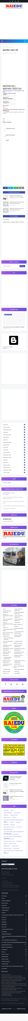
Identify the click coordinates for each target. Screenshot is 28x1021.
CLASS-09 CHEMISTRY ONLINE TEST (19, 613)
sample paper (16, 848)
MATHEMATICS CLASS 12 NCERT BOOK (19, 661)
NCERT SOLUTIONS (18, 643)
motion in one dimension (9, 841)
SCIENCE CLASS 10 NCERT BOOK (7, 652)
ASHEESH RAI (6, 53)
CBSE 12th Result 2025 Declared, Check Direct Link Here (16, 202)
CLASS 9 (14, 817)
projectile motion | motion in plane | (16, 797)
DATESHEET (18, 822)
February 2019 (14, 465)
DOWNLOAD (17, 622)
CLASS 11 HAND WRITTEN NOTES (19, 666)
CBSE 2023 (6, 815)
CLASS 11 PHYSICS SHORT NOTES (18, 635)
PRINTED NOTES (7, 846)
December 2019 (14, 455)
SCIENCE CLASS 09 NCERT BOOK (18, 656)
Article (12, 810)
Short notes (6, 853)
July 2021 (14, 440)
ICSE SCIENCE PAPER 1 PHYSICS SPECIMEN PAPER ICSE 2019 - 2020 (13, 832)
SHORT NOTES (17, 664)
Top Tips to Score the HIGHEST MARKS (13, 327)
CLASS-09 (5, 627)
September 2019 (14, 457)
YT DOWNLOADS (6, 669)
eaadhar (9, 1011)
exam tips (12, 824)
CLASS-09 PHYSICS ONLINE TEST (18, 616)
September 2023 (14, 429)
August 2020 (14, 445)
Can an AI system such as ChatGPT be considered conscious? (15, 778)
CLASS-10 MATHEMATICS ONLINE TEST (8, 624)
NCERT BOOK (6, 655)
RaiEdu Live (14, 1008)
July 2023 (14, 432)
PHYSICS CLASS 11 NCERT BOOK (18, 646)
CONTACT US (6, 673)
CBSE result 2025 (13, 815)
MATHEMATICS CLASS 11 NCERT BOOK (19, 649)
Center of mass (7, 817)
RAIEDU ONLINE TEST (18, 624)
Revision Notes (15, 846)
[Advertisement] (14, 24)
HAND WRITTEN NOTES (19, 669)
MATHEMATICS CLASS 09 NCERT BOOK (19, 652)
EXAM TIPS (16, 671)
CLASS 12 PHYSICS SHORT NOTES (8, 658)
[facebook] (10, 1)
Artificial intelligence (8, 812)
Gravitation (19, 827)
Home (4, 47)
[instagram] (15, 1)
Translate (12, 865)
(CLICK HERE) (6, 494)
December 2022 (14, 434)
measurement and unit (9, 838)
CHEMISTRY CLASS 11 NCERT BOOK (7, 646)
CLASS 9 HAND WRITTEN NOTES (8, 630)
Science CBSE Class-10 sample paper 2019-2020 (13, 851)
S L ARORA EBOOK (18, 641)
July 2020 (14, 447)
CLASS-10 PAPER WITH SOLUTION (8, 642)
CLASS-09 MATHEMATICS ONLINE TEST (8, 616)
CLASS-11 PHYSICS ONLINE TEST (18, 609)
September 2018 (14, 470)
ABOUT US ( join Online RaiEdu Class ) (8, 633)
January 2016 (14, 472)
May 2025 (14, 424)
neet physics (19, 841)
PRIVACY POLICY (6, 671)
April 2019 (14, 462)
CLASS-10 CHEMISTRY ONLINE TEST (7, 619)
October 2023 (14, 427)
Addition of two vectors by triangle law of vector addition (16, 196)
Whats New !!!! (6, 636)
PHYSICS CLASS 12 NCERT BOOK (7, 661)
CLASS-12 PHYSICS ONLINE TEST (7, 611)
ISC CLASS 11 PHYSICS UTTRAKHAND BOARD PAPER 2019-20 (13, 837)
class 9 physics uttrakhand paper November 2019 (13, 820)
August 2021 (14, 437)
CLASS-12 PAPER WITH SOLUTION (8, 638)
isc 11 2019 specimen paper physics (11, 834)
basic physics (17, 812)
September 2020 (14, 442)
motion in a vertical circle (15, 783)
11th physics (6, 810)
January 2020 (14, 452)
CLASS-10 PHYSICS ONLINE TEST (18, 619)
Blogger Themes (22, 1011)
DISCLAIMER (17, 673)
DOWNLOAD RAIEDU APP (18, 629)
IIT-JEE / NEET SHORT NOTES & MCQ (19, 632)
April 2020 (14, 450)
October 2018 (14, 467)
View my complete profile (8, 521)
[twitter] (13, 1)
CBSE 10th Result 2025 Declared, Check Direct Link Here (16, 209)
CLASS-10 (16, 626)
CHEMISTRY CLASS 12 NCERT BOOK (7, 664)
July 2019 (14, 460)
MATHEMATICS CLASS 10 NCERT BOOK (8, 649)
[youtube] (18, 1)
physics (5, 843)
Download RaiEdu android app (9, 492)
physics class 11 (12, 843)
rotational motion (7, 848)
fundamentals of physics (9, 827)
